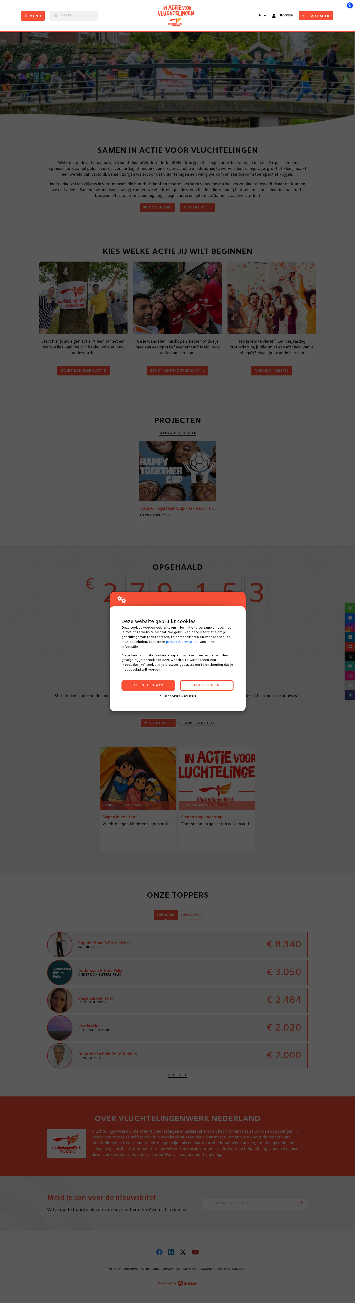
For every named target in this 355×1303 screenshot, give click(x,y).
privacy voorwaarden (182, 642)
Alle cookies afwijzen (177, 697)
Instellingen (207, 685)
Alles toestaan (148, 685)
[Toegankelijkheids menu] (350, 5)
